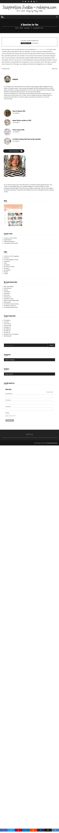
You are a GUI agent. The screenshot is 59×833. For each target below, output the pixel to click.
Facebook (7, 261)
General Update (31, 40)
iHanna (6, 290)
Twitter (6, 273)
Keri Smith (7, 295)
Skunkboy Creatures (10, 305)
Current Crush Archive (10, 238)
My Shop (6, 268)
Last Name (8, 406)
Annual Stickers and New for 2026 (22, 120)
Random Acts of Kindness (11, 334)
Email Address (9, 393)
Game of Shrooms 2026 (19, 111)
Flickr (5, 263)
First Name (8, 400)
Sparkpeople (7, 336)
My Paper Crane (8, 298)
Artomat (6, 258)
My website (7, 270)
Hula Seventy (7, 288)
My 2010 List (7, 331)
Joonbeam (7, 292)
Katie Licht (7, 293)
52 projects (7, 320)
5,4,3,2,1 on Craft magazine (11, 256)
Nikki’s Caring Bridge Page (11, 300)
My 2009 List (7, 329)
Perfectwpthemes (52, 443)
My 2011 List (7, 332)
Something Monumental (11, 307)
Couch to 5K (7, 324)
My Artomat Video (9, 266)
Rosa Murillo (7, 302)
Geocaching (7, 325)
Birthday (7, 412)
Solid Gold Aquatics (9, 241)
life (37, 40)
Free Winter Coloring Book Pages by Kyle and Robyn (27, 139)
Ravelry (6, 272)
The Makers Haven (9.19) (11, 243)
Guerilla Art (7, 327)
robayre (36, 43)
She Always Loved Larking (11, 304)
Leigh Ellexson (8, 240)
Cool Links (23, 40)
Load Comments (14, 151)
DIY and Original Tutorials (11, 259)
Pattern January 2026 (18, 130)
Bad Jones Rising (8, 286)
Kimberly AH (7, 297)
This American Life (41, 49)
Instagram (7, 265)
